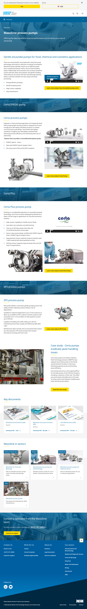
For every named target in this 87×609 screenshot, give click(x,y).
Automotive (68, 571)
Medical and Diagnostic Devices (74, 554)
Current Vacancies (29, 552)
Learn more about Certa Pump (57, 176)
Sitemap (81, 605)
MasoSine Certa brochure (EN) (15, 422)
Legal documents (50, 552)
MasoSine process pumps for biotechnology (42, 468)
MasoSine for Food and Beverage (13, 468)
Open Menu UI (82, 13)
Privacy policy (72, 605)
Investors (47, 548)
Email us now (8, 548)
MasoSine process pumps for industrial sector (69, 468)
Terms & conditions (50, 555)
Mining (67, 568)
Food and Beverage (70, 557)
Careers (26, 548)
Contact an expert (12, 533)
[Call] (73, 13)
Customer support (9, 555)
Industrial (68, 561)
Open (77, 13)
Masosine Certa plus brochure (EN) (43, 423)
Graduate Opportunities (31, 555)
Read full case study (60, 389)
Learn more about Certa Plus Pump (59, 271)
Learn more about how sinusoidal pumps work (63, 88)
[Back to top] (81, 540)
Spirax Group (63, 605)
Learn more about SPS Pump (56, 329)
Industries (9, 19)
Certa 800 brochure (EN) (68, 422)
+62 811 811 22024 (9, 552)
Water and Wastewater (71, 564)
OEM (66, 574)
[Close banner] (82, 3)
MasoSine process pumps (14, 498)
